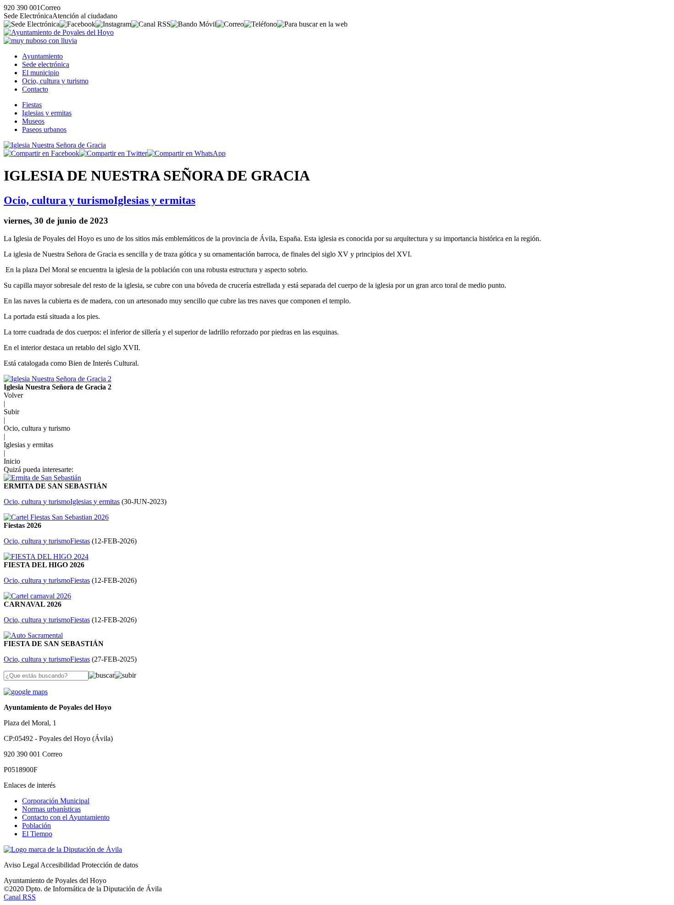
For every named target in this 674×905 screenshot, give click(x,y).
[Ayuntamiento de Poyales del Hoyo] (59, 32)
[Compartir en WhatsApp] (186, 153)
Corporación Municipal (55, 801)
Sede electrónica (45, 64)
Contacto (35, 89)
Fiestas (32, 105)
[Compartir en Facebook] (41, 153)
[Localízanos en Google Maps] (26, 692)
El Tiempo (37, 834)
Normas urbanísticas (51, 809)
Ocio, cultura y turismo (55, 81)
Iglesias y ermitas (47, 113)
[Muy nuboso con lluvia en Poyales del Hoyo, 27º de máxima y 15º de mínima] (40, 40)
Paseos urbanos (44, 129)
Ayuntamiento (42, 56)
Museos (33, 121)
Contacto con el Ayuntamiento (66, 817)
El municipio (40, 73)
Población (36, 825)
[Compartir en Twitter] (113, 153)
